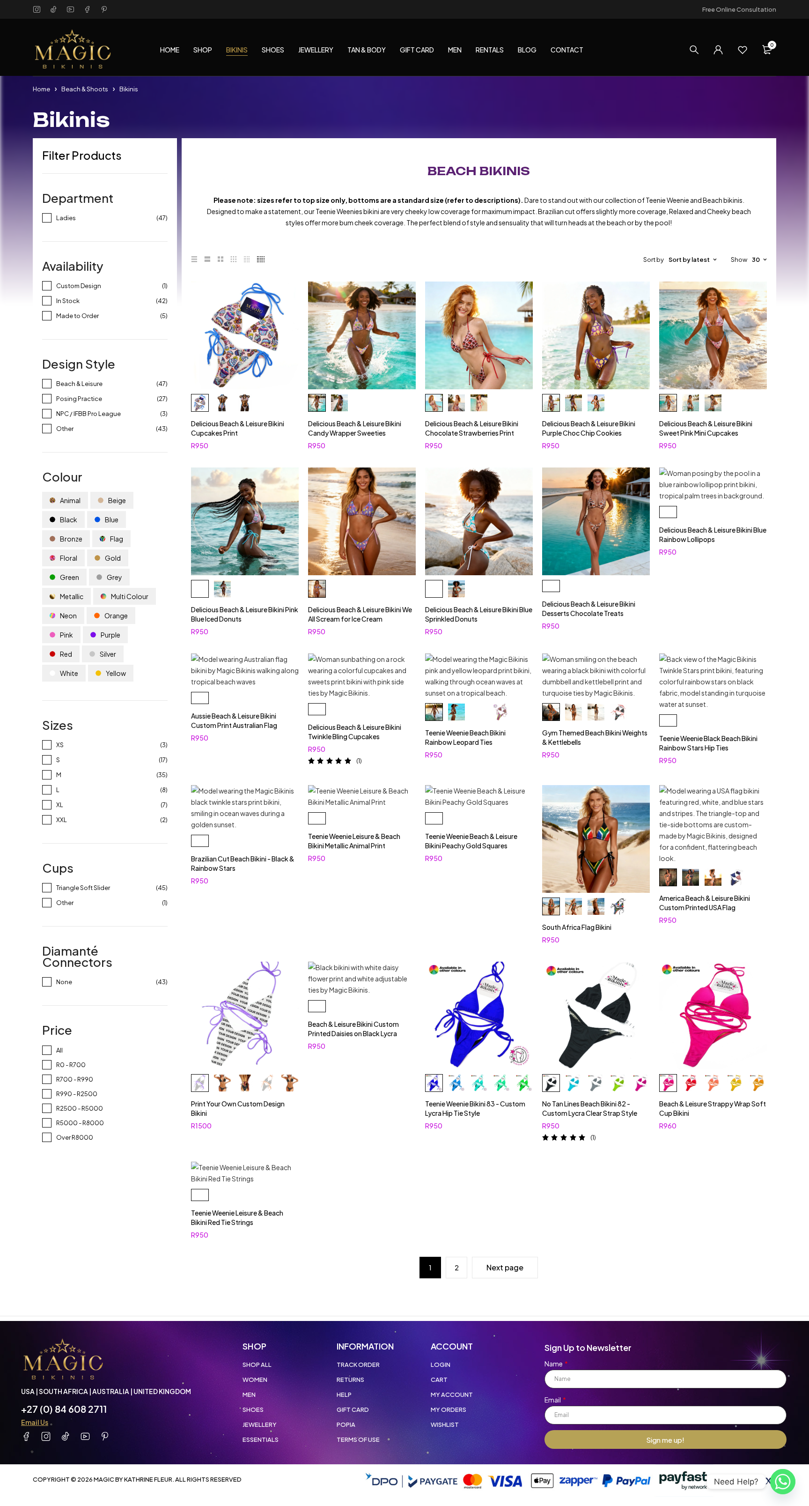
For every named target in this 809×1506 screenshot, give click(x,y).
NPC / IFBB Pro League (88, 413)
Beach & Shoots (84, 89)
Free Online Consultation (739, 9)
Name (554, 1363)
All (59, 1050)
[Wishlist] (742, 50)
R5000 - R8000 (80, 1123)
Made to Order (77, 315)
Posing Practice (79, 398)
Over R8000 (74, 1137)
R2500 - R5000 (79, 1108)
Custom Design (78, 285)
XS (60, 745)
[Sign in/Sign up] (718, 50)
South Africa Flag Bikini (576, 927)
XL (59, 805)
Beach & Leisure (79, 383)
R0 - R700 (71, 1064)
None (64, 982)
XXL (61, 819)
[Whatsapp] (782, 1481)
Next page (504, 1267)
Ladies (66, 218)
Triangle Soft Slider (83, 887)
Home (41, 89)
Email (553, 1399)
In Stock (68, 300)
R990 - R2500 (76, 1094)
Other (65, 428)
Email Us (34, 1422)
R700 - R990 (74, 1079)
